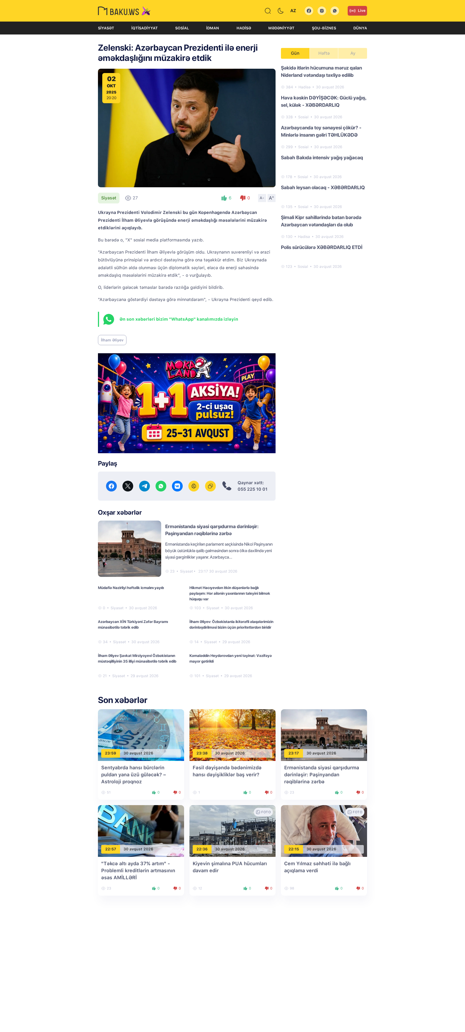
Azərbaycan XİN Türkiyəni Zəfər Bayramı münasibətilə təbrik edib (133, 624)
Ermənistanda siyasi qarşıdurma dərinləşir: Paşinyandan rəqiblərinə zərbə (321, 774)
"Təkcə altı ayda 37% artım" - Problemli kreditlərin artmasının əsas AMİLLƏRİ (138, 870)
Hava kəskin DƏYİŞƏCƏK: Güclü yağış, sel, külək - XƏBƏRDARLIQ (323, 101)
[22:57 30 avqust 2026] (141, 830)
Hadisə (244, 28)
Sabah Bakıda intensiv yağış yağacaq (322, 157)
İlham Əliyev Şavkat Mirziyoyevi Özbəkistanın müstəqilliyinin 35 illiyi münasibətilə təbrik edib (137, 658)
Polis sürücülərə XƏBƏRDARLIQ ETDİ (321, 247)
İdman (212, 28)
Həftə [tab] (324, 53)
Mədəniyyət (281, 28)
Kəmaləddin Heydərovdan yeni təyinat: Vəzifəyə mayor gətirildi (230, 658)
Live (361, 10)
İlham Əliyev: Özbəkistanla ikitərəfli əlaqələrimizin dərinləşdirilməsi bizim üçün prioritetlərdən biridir (231, 624)
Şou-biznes (324, 28)
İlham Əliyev (112, 340)
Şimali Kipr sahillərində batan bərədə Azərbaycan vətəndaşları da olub (321, 220)
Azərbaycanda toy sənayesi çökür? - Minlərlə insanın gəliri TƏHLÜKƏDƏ (321, 131)
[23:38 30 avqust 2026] (232, 734)
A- (262, 198)
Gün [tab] (295, 53)
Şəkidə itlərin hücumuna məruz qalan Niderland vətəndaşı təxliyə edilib (321, 71)
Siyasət (106, 28)
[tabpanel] (324, 166)
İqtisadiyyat (144, 28)
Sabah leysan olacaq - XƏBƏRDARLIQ (323, 187)
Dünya (360, 28)
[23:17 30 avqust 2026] (324, 734)
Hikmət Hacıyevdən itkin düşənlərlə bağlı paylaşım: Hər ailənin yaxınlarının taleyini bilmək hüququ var (229, 593)
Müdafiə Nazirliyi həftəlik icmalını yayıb (131, 588)
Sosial (182, 28)
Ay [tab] (352, 53)
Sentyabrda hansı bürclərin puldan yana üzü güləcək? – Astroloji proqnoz (133, 774)
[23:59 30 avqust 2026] (141, 734)
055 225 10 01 (252, 489)
